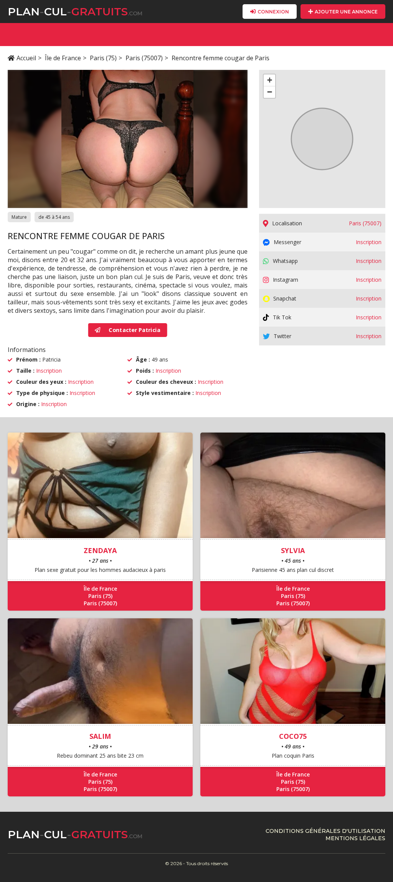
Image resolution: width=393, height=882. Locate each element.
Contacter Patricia (133, 330)
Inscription (49, 370)
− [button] (269, 92)
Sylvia (293, 550)
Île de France (63, 58)
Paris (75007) (144, 58)
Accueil (26, 58)
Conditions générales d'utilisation (325, 830)
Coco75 (293, 736)
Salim (100, 736)
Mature (19, 217)
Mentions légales (355, 838)
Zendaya (100, 550)
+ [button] (269, 80)
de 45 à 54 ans (54, 217)
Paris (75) (103, 58)
